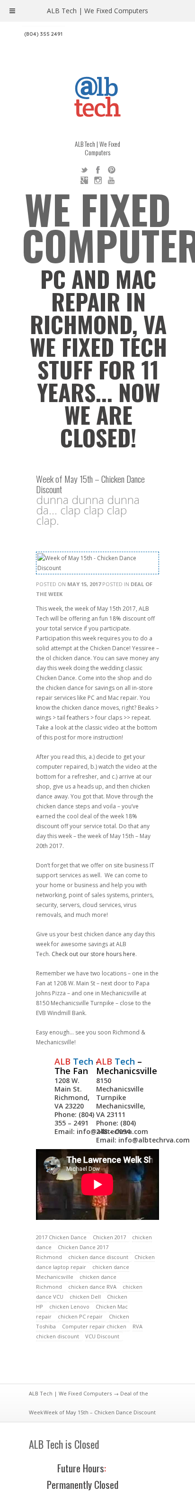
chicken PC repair (80, 1316)
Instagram (98, 180)
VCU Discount (102, 1336)
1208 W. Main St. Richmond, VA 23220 (71, 1093)
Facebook (98, 170)
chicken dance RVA (92, 1286)
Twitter (84, 170)
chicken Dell (85, 1296)
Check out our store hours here (93, 954)
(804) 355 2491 (43, 34)
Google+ (84, 180)
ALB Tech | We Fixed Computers (70, 1393)
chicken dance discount (98, 1256)
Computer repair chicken (94, 1326)
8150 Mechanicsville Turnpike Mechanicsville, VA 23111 (120, 1097)
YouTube (111, 180)
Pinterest (111, 170)
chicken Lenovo (69, 1306)
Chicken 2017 (109, 1237)
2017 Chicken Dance (61, 1237)
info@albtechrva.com (154, 1139)
